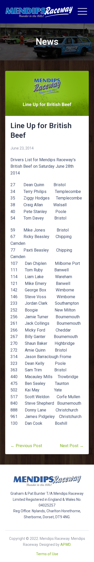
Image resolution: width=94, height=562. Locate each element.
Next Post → (72, 445)
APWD (65, 544)
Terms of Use (47, 554)
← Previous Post (26, 445)
